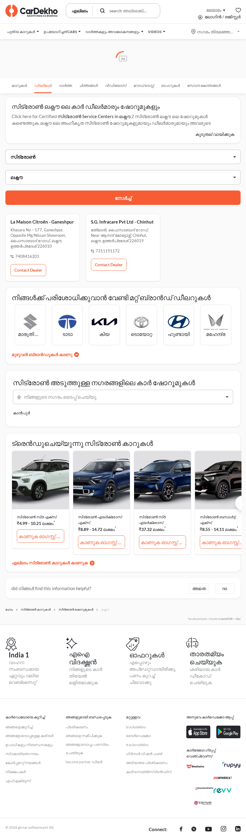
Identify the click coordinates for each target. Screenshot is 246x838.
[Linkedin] (238, 829)
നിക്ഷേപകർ (15, 771)
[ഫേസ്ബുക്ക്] (181, 829)
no (224, 588)
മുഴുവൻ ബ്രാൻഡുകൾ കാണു (42, 354)
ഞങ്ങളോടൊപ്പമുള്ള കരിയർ (29, 735)
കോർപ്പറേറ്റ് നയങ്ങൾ (22, 762)
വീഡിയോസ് (115, 85)
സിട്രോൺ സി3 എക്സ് (36, 517)
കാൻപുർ (21, 412)
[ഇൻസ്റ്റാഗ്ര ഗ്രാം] (223, 829)
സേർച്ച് (123, 198)
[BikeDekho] (195, 766)
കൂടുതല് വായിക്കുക (214, 134)
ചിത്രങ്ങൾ (88, 85)
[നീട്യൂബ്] (208, 829)
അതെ (199, 588)
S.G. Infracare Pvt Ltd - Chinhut (122, 221)
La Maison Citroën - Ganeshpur (42, 221)
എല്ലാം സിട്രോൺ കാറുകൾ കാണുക (50, 562)
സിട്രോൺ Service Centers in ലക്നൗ (94, 116)
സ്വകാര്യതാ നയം (22, 753)
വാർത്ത (65, 85)
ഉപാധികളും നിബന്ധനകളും (29, 744)
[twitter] (193, 829)
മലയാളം (213, 10)
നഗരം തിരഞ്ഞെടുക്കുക (216, 31)
